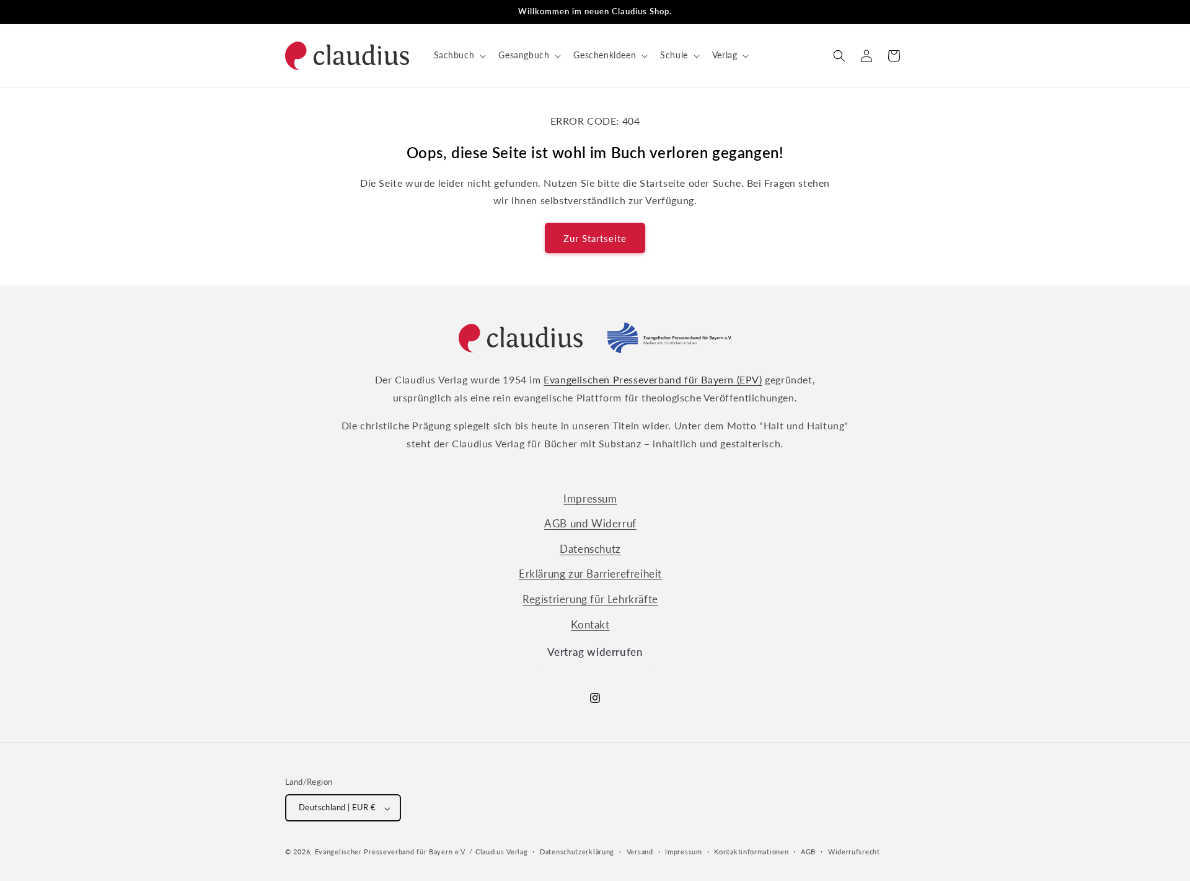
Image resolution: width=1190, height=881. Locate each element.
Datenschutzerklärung (577, 851)
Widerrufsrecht (854, 851)
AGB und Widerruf (590, 523)
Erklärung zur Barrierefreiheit (590, 574)
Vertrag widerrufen (595, 651)
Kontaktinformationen (751, 851)
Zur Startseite (595, 238)
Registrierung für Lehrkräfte (590, 599)
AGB (808, 851)
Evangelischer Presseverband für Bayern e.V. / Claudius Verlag (421, 852)
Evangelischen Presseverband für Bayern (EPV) (653, 379)
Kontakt (590, 624)
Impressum (590, 498)
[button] (458, 55)
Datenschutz (590, 548)
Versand (640, 851)
